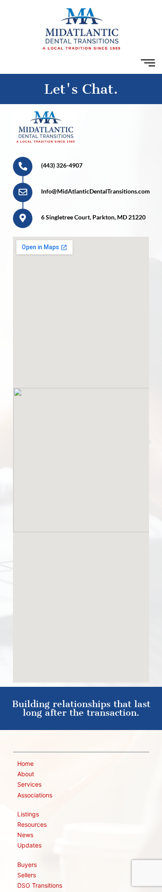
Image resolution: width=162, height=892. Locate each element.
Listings (28, 814)
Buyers (27, 864)
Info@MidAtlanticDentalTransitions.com (95, 191)
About (25, 773)
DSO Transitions (39, 885)
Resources (32, 824)
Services (29, 784)
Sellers (26, 875)
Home (25, 763)
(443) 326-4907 (62, 165)
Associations (34, 795)
